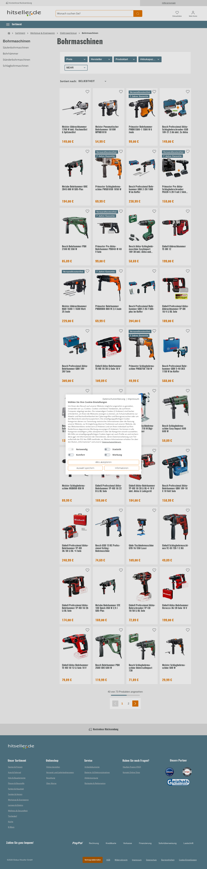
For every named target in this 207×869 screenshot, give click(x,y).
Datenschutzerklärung (114, 398)
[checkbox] (71, 449)
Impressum (133, 398)
